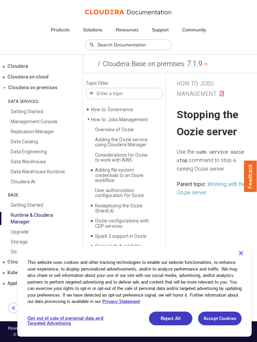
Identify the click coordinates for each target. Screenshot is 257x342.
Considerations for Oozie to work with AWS (121, 157)
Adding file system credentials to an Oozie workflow (119, 175)
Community (194, 29)
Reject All (171, 318)
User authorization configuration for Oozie (119, 193)
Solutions (92, 29)
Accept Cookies (219, 318)
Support (160, 29)
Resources (127, 29)
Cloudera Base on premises (143, 64)
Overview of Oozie (114, 129)
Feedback (250, 176)
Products (60, 29)
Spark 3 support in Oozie (121, 236)
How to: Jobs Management (119, 119)
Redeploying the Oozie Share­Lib (119, 208)
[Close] (241, 253)
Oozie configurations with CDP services (122, 223)
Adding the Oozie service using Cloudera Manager (121, 142)
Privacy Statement (121, 301)
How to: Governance (112, 109)
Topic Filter (97, 83)
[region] (134, 291)
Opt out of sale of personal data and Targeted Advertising (65, 321)
